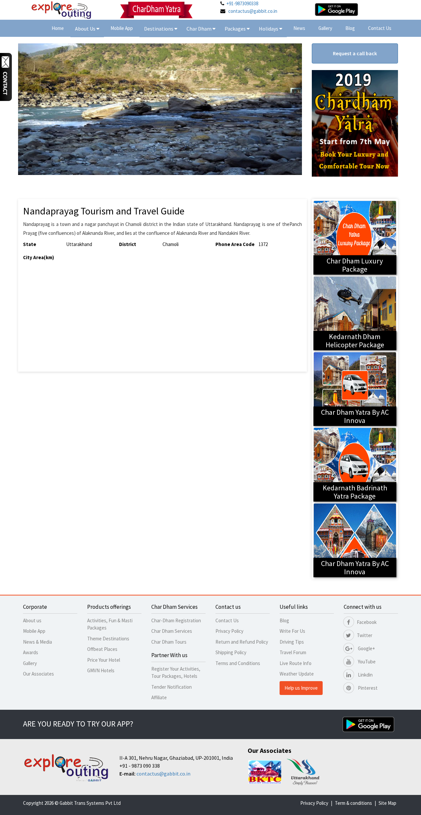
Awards (30, 652)
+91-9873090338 (242, 3)
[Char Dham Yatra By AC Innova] (355, 388)
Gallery (325, 28)
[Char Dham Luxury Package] (355, 237)
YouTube (366, 661)
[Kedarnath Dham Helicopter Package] (355, 312)
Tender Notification (171, 687)
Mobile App (122, 28)
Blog (350, 28)
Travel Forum (293, 652)
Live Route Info (295, 663)
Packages (236, 28)
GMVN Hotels (100, 670)
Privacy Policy (229, 631)
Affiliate (159, 697)
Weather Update (297, 674)
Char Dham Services (171, 631)
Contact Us (379, 28)
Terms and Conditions (237, 663)
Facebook (367, 622)
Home (58, 28)
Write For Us (292, 631)
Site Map (387, 803)
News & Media (37, 642)
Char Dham (199, 28)
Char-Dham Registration (176, 620)
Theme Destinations (108, 638)
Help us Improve (301, 688)
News (299, 28)
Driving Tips (292, 642)
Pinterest (367, 688)
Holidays (269, 28)
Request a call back (355, 53)
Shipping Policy (230, 652)
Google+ (366, 648)
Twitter (364, 635)
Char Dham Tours (168, 642)
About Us (85, 28)
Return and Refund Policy (241, 642)
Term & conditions (353, 803)
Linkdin (365, 675)
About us (32, 620)
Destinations (159, 28)
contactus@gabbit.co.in (252, 11)
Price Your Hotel (103, 660)
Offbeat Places (102, 649)
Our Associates (38, 674)
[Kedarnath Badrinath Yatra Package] (355, 464)
